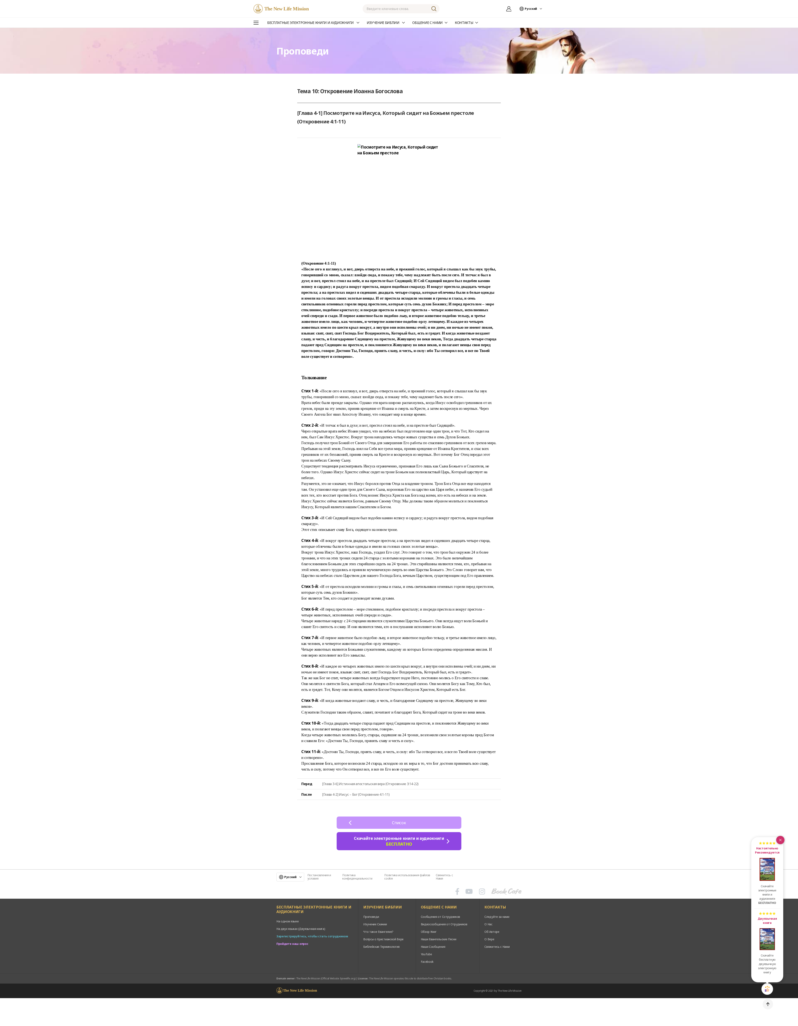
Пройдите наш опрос (292, 944)
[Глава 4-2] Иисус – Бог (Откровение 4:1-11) (355, 794)
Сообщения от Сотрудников (440, 917)
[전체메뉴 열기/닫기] (256, 23)
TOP (768, 1004)
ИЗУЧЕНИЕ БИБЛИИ (382, 907)
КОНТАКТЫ (495, 907)
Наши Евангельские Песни (438, 939)
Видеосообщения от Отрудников (444, 924)
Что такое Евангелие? (378, 932)
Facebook (427, 962)
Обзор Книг (429, 932)
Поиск (433, 8)
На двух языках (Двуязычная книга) (300, 929)
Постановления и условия (319, 877)
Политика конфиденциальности (357, 877)
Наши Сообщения (433, 947)
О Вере (489, 939)
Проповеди (371, 917)
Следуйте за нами (496, 917)
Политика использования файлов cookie (407, 877)
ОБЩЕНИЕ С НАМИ (439, 907)
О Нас (488, 924)
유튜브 (469, 891)
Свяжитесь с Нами (444, 877)
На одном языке (287, 921)
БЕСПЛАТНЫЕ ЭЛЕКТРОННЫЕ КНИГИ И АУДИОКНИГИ (313, 909)
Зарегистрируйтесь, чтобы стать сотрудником (312, 936)
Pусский (531, 9)
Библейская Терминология (381, 947)
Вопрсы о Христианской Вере (383, 939)
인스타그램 (482, 891)
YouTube (426, 954)
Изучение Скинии (375, 924)
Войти (509, 9)
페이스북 (457, 891)
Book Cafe (506, 891)
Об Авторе (491, 932)
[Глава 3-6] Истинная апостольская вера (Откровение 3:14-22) (370, 784)
